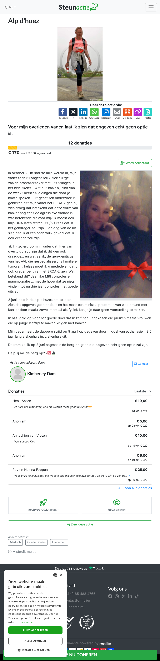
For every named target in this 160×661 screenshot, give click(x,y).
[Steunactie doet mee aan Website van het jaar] (86, 622)
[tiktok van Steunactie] (137, 596)
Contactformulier (76, 600)
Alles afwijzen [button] (35, 641)
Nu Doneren (82, 655)
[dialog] (35, 613)
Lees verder (27, 622)
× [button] (60, 575)
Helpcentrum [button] (73, 607)
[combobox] (55, 575)
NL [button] (11, 7)
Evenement (59, 542)
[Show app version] (157, 658)
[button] (63, 113)
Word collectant (137, 163)
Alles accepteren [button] (35, 630)
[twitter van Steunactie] (123, 596)
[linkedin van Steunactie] (130, 596)
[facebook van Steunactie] (110, 596)
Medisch (15, 542)
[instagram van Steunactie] (117, 596)
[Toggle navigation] (151, 7)
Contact (142, 363)
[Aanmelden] (5, 7)
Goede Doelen (36, 542)
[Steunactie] (78, 7)
